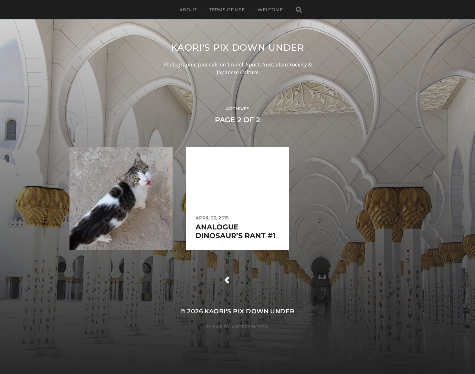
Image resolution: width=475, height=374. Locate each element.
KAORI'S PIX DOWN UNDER (237, 47)
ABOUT (187, 10)
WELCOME (270, 10)
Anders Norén (250, 326)
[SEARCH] (299, 10)
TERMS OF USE (227, 10)
